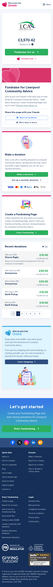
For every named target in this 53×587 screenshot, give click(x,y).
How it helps (7, 473)
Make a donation (25, 174)
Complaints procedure (37, 509)
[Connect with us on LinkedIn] (33, 444)
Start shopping (25, 362)
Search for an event (10, 505)
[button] (32, 44)
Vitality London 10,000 (10, 520)
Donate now (27, 58)
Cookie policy (33, 521)
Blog (4, 469)
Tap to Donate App (9, 477)
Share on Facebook (28, 118)
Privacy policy (33, 517)
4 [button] (30, 313)
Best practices (34, 505)
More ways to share (28, 122)
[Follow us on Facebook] (12, 444)
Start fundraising (25, 232)
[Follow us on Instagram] (26, 444)
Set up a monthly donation (25, 180)
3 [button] (26, 313)
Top (46, 247)
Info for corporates (9, 465)
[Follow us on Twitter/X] (19, 444)
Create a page (7, 501)
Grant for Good (8, 481)
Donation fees (34, 501)
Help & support (8, 485)
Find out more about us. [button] (26, 105)
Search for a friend (35, 465)
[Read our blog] (40, 444)
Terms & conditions (36, 513)
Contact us (6, 489)
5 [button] (34, 313)
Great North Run (8, 516)
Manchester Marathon (10, 537)
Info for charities (8, 461)
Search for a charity (36, 461)
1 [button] (19, 313)
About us (5, 456)
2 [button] (22, 313)
